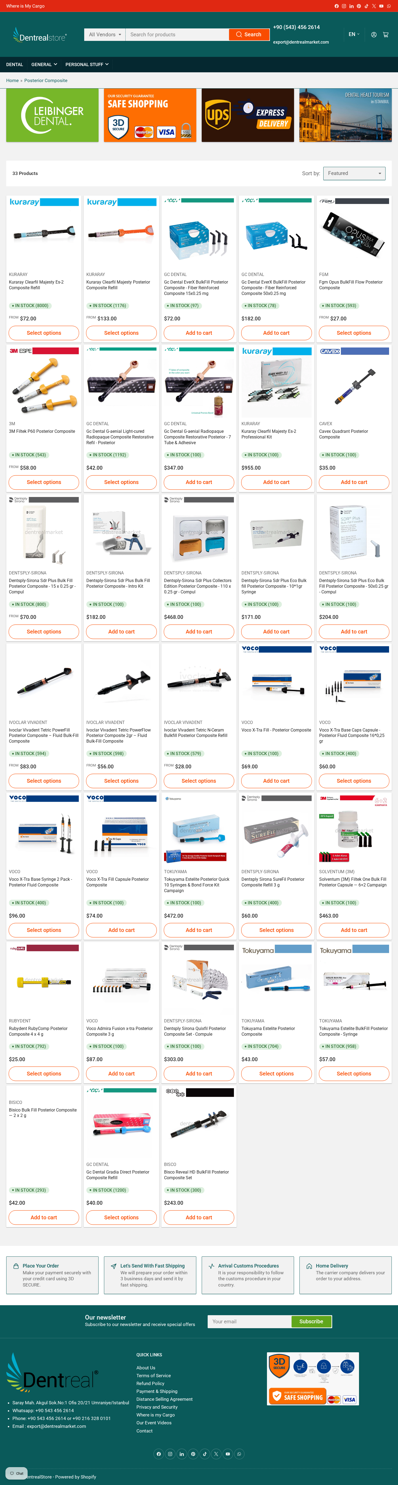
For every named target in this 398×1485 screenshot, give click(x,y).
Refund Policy (150, 1383)
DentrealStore (38, 1477)
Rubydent (20, 1020)
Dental (14, 64)
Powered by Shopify (75, 1477)
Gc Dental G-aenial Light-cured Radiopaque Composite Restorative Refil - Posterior (120, 437)
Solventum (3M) (337, 871)
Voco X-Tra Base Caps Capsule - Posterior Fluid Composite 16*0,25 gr (351, 735)
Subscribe (311, 1321)
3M (12, 423)
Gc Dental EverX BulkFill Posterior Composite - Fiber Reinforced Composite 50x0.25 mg (273, 288)
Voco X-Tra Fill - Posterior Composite (276, 730)
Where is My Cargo (25, 6)
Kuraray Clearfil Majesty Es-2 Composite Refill (36, 285)
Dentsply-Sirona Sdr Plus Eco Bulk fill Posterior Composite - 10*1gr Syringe (274, 586)
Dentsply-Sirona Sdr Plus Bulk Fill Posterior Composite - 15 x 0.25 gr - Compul (42, 586)
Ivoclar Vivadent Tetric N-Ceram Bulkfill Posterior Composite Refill (195, 732)
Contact (144, 1431)
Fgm (323, 274)
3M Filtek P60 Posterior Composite (42, 431)
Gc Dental (175, 274)
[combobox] (198, 34)
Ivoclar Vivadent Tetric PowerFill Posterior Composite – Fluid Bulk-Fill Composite (44, 735)
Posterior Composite (45, 80)
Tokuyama (175, 871)
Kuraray (18, 274)
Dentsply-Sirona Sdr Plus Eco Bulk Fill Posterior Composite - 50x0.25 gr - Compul (353, 586)
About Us (145, 1367)
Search (252, 34)
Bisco (170, 1164)
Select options (44, 333)
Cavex (325, 423)
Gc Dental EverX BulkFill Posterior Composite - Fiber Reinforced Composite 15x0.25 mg (196, 288)
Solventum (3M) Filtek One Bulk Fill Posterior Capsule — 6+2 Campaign (353, 882)
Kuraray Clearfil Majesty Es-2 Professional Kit (269, 434)
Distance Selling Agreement (164, 1399)
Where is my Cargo (155, 1415)
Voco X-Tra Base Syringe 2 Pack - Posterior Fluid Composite (40, 882)
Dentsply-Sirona (27, 573)
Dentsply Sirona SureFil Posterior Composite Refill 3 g (273, 882)
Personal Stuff (84, 64)
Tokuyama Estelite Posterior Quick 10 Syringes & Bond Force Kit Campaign (196, 885)
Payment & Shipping (157, 1391)
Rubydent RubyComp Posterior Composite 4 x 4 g (38, 1031)
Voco (247, 722)
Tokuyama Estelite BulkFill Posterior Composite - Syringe (353, 1031)
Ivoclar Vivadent (28, 722)
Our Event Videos (154, 1422)
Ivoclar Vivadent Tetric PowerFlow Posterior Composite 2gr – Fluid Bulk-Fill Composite (118, 735)
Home (12, 80)
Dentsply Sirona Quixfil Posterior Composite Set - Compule (195, 1031)
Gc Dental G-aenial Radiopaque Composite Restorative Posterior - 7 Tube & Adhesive (197, 437)
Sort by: (311, 173)
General (41, 64)
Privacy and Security (157, 1407)
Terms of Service (153, 1375)
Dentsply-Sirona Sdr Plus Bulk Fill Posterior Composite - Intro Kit (118, 583)
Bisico (15, 1102)
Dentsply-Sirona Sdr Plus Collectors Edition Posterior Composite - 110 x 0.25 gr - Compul (197, 586)
